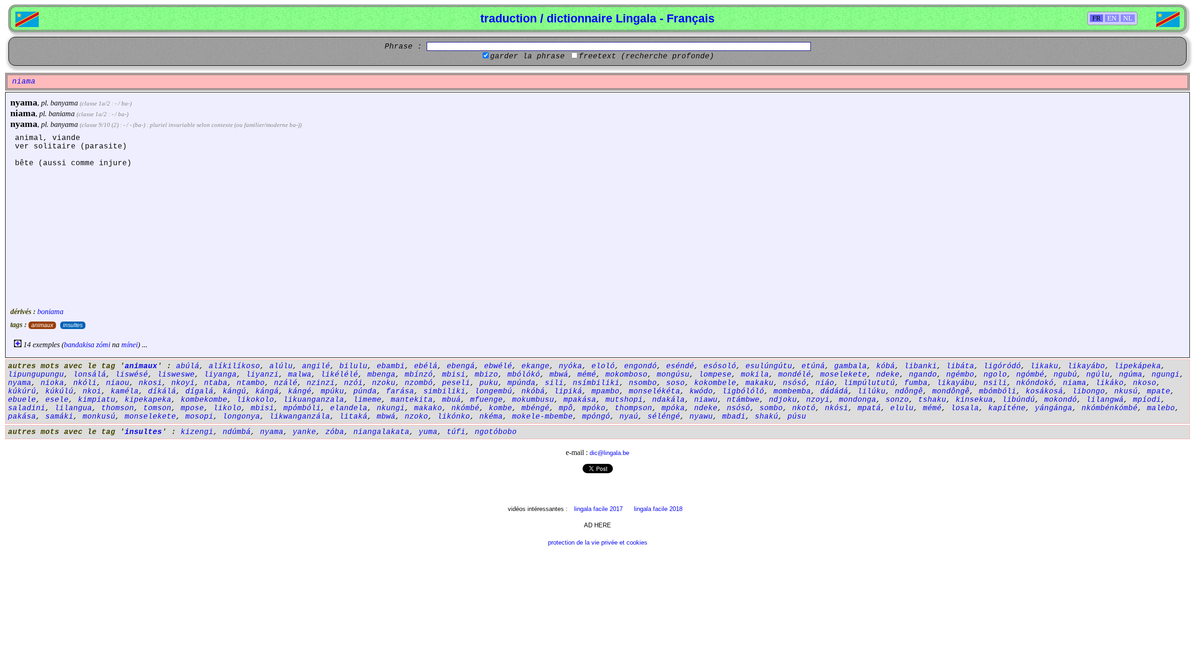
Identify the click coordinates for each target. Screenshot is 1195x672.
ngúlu (1098, 375)
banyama (64, 103)
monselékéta (654, 391)
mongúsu (673, 375)
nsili (995, 383)
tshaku (932, 400)
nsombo (643, 383)
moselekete (843, 375)
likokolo (255, 400)
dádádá (834, 391)
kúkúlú (59, 391)
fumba (916, 383)
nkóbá (533, 391)
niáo (824, 383)
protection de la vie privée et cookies (597, 542)
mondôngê (951, 391)
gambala (850, 366)
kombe (500, 408)
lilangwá (1105, 400)
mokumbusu (533, 400)
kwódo (701, 391)
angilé (316, 366)
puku (488, 383)
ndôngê (909, 391)
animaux (42, 325)
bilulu (353, 366)
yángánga (1053, 408)
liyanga (220, 375)
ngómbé (1030, 375)
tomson (157, 408)
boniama (50, 311)
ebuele (22, 400)
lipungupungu (36, 375)
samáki (59, 417)
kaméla (125, 391)
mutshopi (624, 400)
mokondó (1060, 400)
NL (1127, 18)
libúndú (1018, 400)
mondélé (794, 375)
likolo (227, 408)
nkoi (92, 391)
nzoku (383, 383)
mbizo (486, 375)
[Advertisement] (597, 237)
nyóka (570, 366)
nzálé (285, 383)
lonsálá (89, 375)
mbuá (451, 400)
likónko (453, 417)
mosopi (199, 417)
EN (1112, 18)
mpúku (332, 391)
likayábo (1086, 366)
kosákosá (1044, 391)
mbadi (733, 417)
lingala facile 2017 (598, 508)
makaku (759, 383)
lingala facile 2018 (658, 508)
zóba (334, 432)
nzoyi (817, 400)
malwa (299, 375)
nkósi (836, 408)
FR (1096, 18)
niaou (117, 383)
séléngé (663, 417)
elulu (902, 408)
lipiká (568, 391)
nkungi (391, 408)
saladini (26, 408)
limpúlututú (869, 383)
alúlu (281, 366)
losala (965, 408)
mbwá (558, 375)
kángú (234, 391)
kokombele (715, 383)
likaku (1044, 366)
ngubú (1065, 375)
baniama (62, 114)
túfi (456, 432)
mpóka (673, 408)
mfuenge (486, 400)
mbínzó (419, 375)
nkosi (150, 383)
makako (428, 408)
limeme (367, 400)
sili (554, 383)
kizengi (197, 432)
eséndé (680, 366)
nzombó (419, 383)
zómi (103, 345)
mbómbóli (997, 391)
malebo (1161, 408)
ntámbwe (743, 400)
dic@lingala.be (609, 452)
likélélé (339, 375)
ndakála (668, 400)
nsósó (794, 383)
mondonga (857, 400)
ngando (923, 375)
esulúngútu (768, 366)
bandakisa (79, 345)
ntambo (251, 383)
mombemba (792, 391)
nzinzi (321, 383)
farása (400, 391)
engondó (640, 366)
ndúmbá (237, 432)
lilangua (73, 408)
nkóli (85, 383)
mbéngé (535, 408)
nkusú (1126, 391)
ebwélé (498, 366)
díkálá (162, 391)
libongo (1088, 391)
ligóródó (1002, 366)
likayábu (955, 383)
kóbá (885, 366)
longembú (493, 391)
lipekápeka (1137, 366)
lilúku (872, 391)
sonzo (897, 400)
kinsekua (974, 400)
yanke (304, 432)
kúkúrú (22, 391)
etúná (813, 366)
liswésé (131, 375)
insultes (73, 325)
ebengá (461, 366)
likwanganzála (299, 417)
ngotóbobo (496, 432)
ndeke (888, 375)
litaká (353, 417)
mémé (586, 375)
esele (57, 400)
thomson (117, 408)
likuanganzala (313, 400)
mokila (755, 375)
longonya (241, 417)
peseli (456, 383)
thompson (633, 408)
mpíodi (1147, 400)
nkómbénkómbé (1110, 408)
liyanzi (262, 375)
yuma (428, 432)
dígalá (199, 391)
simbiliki (444, 391)
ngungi (1166, 375)
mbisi (453, 375)
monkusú (99, 417)
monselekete (150, 417)
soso (675, 383)
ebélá (425, 366)
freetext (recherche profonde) (646, 56)
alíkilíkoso (234, 366)
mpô (566, 408)
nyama (23, 102)
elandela (348, 408)
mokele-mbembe (542, 417)
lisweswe (176, 375)
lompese (715, 375)
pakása (22, 417)
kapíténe (1007, 408)
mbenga (381, 375)
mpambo (605, 391)
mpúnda (521, 383)
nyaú (628, 417)
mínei (129, 345)
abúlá (187, 366)
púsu (796, 417)
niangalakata (381, 432)
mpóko (593, 408)
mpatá (869, 408)
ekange (535, 366)
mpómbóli (302, 408)
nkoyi (183, 383)
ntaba (215, 383)
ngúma (1130, 375)
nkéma (491, 417)
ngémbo (960, 375)
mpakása (579, 400)
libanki (920, 366)
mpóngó (596, 417)
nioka (52, 383)
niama (22, 113)
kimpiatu (96, 400)
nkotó (803, 408)
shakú (766, 417)
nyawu (701, 417)
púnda (365, 391)
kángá (267, 391)
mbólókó (523, 375)
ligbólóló (743, 391)
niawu (705, 400)
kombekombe (204, 400)
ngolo (995, 375)
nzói (353, 383)
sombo (771, 408)
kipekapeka (148, 400)
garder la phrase (527, 56)
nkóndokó (1035, 383)
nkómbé (465, 408)
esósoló (719, 366)
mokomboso (626, 375)
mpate (1158, 391)
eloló (603, 366)
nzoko (416, 417)
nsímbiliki (596, 383)
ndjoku (783, 400)
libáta (960, 366)
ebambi (391, 366)
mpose (192, 408)
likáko (1110, 383)
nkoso (1144, 383)
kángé (299, 391)
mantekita (412, 400)
